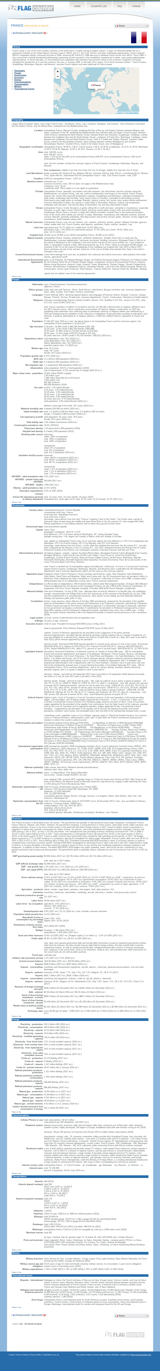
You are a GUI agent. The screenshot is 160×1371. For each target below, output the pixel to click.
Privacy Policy (35, 1355)
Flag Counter (31, 7)
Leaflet (119, 113)
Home (77, 6)
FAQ (119, 6)
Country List (99, 6)
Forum (136, 6)
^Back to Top (16, 276)
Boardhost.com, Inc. (52, 1355)
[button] (103, 83)
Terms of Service (22, 1355)
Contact (12, 1355)
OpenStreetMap (132, 113)
